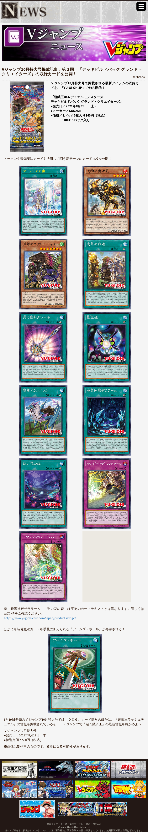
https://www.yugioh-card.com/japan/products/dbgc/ (40, 618)
